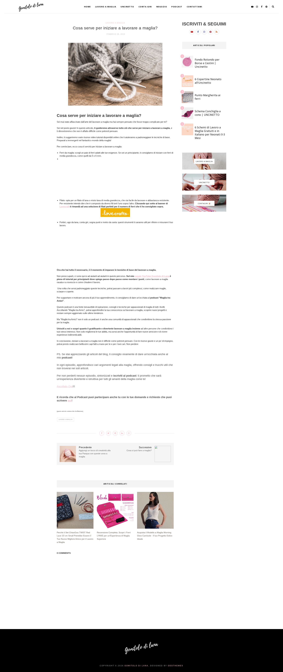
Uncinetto (127, 6)
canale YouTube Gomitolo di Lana (152, 276)
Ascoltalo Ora (65, 386)
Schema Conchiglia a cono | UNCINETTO (208, 112)
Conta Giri (145, 6)
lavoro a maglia (115, 22)
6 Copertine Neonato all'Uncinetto (208, 80)
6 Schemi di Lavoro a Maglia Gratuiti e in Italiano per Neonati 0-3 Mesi (210, 133)
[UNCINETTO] (204, 190)
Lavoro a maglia (105, 6)
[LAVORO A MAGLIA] (204, 169)
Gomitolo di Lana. (137, 666)
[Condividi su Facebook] (101, 433)
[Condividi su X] (108, 433)
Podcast (176, 6)
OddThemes (175, 666)
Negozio (161, 6)
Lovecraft (65, 206)
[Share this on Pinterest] (115, 433)
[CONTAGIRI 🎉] (204, 211)
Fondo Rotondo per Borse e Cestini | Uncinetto (207, 63)
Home (87, 6)
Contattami (194, 6)
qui (70, 400)
